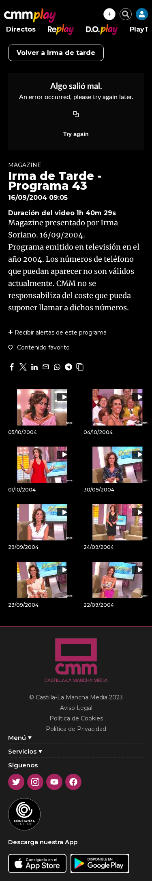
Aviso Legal (76, 708)
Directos (21, 29)
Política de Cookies (76, 718)
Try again (76, 134)
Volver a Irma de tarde (56, 53)
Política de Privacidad (76, 729)
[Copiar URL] (76, 114)
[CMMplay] (30, 15)
